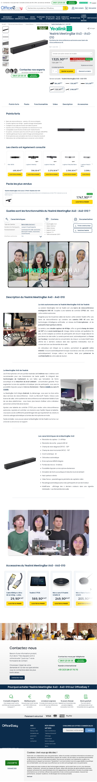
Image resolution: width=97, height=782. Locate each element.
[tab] (48, 113)
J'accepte (12, 763)
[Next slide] (91, 589)
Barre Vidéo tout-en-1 (28, 224)
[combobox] (47, 8)
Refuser (29, 776)
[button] (5, 37)
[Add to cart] (15, 174)
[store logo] (12, 8)
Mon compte (79, 8)
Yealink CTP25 (35, 593)
